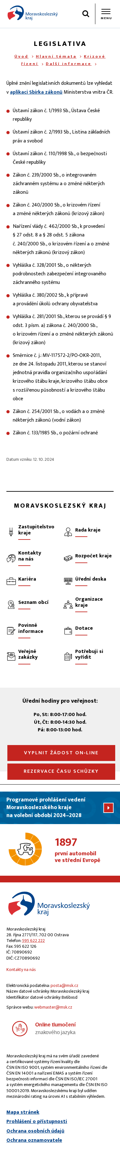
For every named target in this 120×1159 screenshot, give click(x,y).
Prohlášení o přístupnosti (36, 1122)
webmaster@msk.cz (53, 1007)
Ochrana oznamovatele (34, 1140)
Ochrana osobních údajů (35, 1131)
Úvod (21, 56)
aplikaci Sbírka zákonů (36, 92)
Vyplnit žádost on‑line (61, 753)
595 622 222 (33, 940)
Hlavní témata (56, 56)
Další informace (69, 63)
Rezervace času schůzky (61, 771)
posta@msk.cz (64, 985)
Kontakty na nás (21, 969)
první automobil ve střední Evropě (77, 850)
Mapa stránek (22, 1112)
